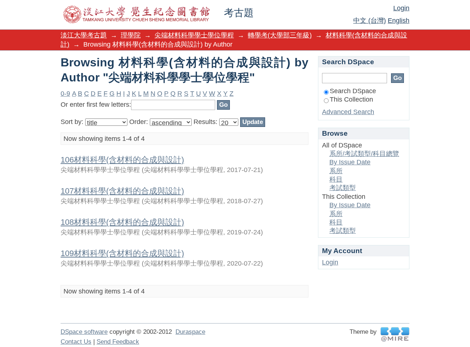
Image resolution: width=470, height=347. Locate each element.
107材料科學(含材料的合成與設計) (122, 191)
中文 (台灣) (369, 20)
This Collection (351, 99)
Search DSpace (353, 91)
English (398, 20)
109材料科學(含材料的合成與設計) (122, 253)
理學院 (131, 35)
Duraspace (190, 331)
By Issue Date (349, 162)
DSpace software (84, 331)
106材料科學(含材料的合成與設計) (122, 159)
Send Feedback (118, 341)
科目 (336, 179)
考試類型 (342, 187)
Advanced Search (348, 112)
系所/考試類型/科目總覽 (364, 153)
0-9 (65, 93)
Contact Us (76, 341)
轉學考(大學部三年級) (280, 35)
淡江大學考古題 (84, 35)
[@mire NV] (394, 334)
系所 (336, 171)
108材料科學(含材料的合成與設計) (122, 222)
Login (401, 8)
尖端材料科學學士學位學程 (194, 35)
